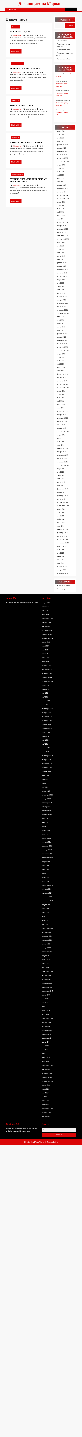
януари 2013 (61, 570)
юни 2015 (60, 475)
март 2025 (60, 182)
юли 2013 (60, 550)
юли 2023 (60, 246)
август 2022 (61, 280)
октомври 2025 (62, 158)
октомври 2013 (62, 539)
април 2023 (61, 256)
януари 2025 (61, 185)
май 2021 (60, 323)
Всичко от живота (17, 64)
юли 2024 (60, 205)
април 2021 (61, 327)
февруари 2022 (62, 296)
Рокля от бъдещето (21, 31)
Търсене (65, 20)
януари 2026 (61, 148)
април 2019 (61, 404)
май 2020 (60, 364)
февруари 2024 (62, 222)
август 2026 (61, 131)
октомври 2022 (62, 276)
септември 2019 (63, 388)
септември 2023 (63, 239)
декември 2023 (62, 229)
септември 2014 (63, 506)
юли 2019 (60, 394)
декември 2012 (62, 573)
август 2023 (61, 242)
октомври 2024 (62, 195)
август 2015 (61, 469)
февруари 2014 (62, 529)
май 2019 (60, 401)
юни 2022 (60, 286)
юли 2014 (60, 512)
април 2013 (61, 560)
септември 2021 (63, 313)
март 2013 (60, 563)
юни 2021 (60, 320)
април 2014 (61, 523)
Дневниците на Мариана (41, 3)
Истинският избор (63, 59)
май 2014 (60, 519)
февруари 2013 (62, 566)
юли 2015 (60, 472)
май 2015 (60, 479)
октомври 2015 (62, 462)
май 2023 (60, 253)
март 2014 (60, 526)
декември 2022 (62, 269)
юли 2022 (60, 283)
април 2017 (61, 438)
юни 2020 (60, 361)
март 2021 (60, 330)
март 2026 (60, 141)
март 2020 (60, 371)
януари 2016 (61, 452)
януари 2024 (61, 226)
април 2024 (61, 215)
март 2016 (60, 445)
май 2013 (60, 556)
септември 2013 (63, 543)
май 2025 (60, 175)
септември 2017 (63, 431)
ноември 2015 (62, 458)
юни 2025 (60, 172)
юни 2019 (60, 398)
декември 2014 (62, 496)
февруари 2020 (62, 374)
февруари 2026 (62, 145)
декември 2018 (62, 418)
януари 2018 (61, 428)
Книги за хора (62, 40)
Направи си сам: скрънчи (25, 68)
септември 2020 (63, 350)
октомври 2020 (62, 347)
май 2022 (60, 290)
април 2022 (61, 293)
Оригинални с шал (21, 105)
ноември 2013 (62, 536)
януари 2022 (61, 300)
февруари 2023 (62, 263)
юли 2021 (60, 317)
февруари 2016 (62, 448)
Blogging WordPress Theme (34, 1142)
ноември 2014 (62, 499)
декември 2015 (62, 455)
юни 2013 (60, 553)
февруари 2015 (62, 489)
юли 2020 (60, 357)
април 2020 (61, 367)
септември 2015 (63, 465)
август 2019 (61, 391)
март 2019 (60, 408)
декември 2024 (62, 188)
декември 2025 (62, 151)
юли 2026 (60, 134)
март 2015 (60, 485)
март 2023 (60, 259)
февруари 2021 (62, 334)
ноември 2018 (62, 421)
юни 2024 (60, 209)
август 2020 (61, 354)
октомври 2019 (62, 384)
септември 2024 (63, 199)
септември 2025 (63, 161)
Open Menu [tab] (13, 9)
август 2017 (61, 435)
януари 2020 (61, 377)
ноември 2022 (62, 273)
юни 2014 (60, 516)
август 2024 (61, 202)
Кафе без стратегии (64, 50)
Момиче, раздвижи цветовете (27, 142)
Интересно (15, 27)
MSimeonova (17, 35)
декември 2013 (62, 533)
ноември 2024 (62, 192)
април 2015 (61, 482)
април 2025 (61, 178)
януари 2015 (61, 492)
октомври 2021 (62, 310)
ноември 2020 (62, 344)
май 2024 (60, 212)
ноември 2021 (62, 307)
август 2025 (61, 165)
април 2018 (61, 425)
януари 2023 (61, 266)
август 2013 (61, 546)
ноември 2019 (62, 381)
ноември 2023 (62, 232)
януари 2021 (61, 337)
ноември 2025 (62, 155)
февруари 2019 (62, 411)
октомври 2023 (62, 236)
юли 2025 (60, 168)
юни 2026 (60, 138)
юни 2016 (60, 442)
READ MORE (16, 52)
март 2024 (60, 219)
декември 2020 (62, 340)
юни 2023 (60, 249)
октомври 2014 (62, 502)
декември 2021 (62, 303)
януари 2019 (61, 415)
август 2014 (61, 509)
